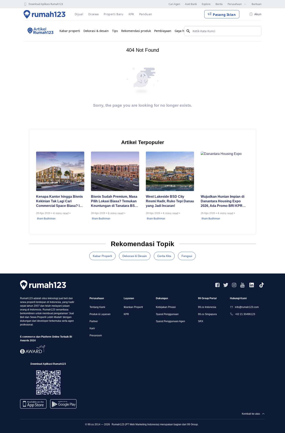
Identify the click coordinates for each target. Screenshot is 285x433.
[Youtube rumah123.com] (242, 284)
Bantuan (256, 4)
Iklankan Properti (133, 307)
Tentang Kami (97, 307)
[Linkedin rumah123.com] (251, 285)
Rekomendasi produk (136, 31)
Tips (115, 31)
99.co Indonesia (207, 307)
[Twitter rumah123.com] (225, 284)
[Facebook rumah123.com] (217, 284)
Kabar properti (69, 31)
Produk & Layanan (100, 314)
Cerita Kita (164, 256)
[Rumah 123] (45, 14)
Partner (94, 321)
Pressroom (96, 335)
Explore (206, 4)
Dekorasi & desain (96, 31)
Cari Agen (174, 4)
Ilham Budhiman (46, 218)
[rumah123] (43, 285)
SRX (200, 321)
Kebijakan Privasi (166, 307)
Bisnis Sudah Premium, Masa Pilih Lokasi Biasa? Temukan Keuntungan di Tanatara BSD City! (114, 201)
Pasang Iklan (224, 14)
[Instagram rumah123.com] (234, 284)
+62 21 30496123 (245, 314)
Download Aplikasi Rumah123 (46, 4)
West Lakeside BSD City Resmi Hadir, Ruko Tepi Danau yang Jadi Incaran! (170, 201)
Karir (92, 328)
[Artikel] (40, 31)
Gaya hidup (183, 31)
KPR (126, 314)
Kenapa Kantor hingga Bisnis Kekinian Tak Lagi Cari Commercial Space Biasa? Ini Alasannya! (59, 201)
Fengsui (187, 256)
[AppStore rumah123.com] (33, 404)
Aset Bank (191, 4)
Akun (257, 14)
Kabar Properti (102, 256)
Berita (219, 4)
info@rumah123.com (247, 307)
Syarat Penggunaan (167, 314)
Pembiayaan (162, 31)
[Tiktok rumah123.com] (261, 285)
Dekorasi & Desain (134, 256)
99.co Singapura (207, 314)
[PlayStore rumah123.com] (63, 405)
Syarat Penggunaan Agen (170, 321)
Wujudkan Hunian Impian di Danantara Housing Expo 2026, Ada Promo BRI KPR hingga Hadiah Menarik (222, 201)
